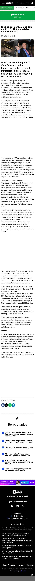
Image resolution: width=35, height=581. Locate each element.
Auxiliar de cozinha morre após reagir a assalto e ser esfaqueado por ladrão (15, 534)
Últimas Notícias (6, 8)
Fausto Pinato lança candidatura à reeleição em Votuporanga (16, 547)
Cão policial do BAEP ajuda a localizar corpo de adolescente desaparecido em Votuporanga (17, 529)
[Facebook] (12, 505)
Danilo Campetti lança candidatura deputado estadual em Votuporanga (17, 557)
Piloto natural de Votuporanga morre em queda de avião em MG (17, 455)
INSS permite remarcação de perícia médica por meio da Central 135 (19, 448)
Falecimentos (19, 8)
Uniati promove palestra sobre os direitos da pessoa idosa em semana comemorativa (19, 434)
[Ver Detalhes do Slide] (17, 15)
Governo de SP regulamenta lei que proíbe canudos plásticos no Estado (18, 441)
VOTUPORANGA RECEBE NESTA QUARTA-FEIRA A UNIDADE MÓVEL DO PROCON (19, 462)
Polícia (28, 8)
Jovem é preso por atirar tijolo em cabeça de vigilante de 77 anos (17, 552)
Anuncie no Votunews (26, 565)
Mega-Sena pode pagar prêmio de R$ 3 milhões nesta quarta (18, 469)
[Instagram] (17, 505)
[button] (3, 405)
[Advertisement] (17, 137)
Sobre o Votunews (8, 565)
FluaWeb (23, 571)
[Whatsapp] (22, 505)
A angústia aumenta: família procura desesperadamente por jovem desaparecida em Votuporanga (17, 540)
